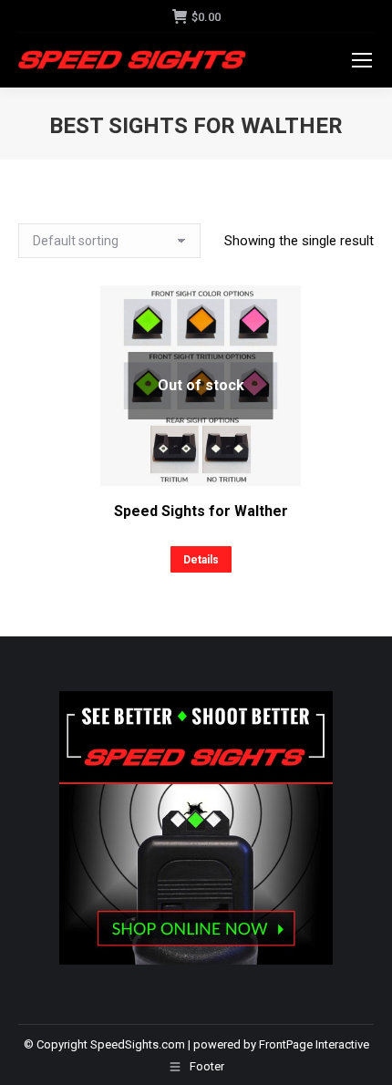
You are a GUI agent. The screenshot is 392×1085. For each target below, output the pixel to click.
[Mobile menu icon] (362, 60)
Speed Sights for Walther (201, 511)
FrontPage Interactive (314, 1044)
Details (201, 559)
